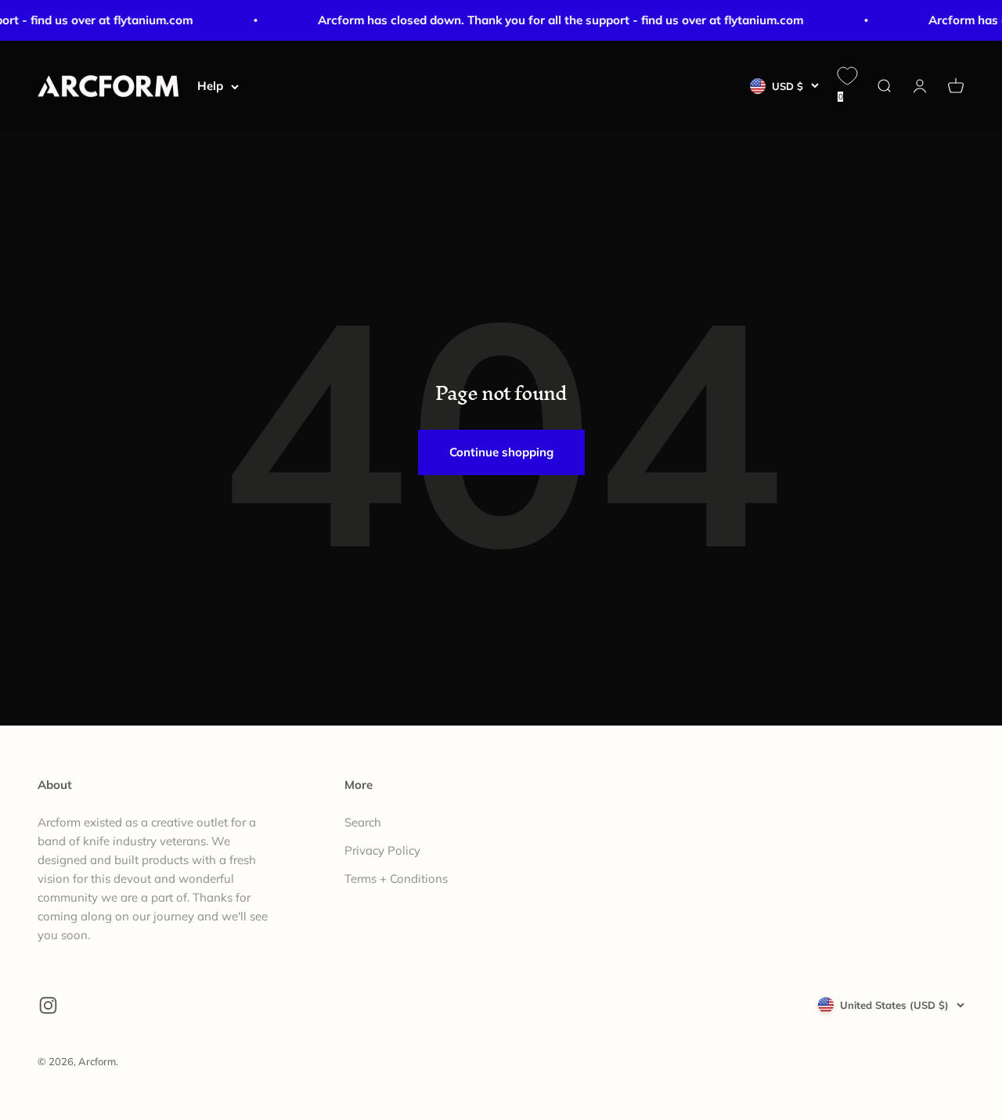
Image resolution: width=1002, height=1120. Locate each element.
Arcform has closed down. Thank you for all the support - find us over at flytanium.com (555, 20)
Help (210, 85)
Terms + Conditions (396, 878)
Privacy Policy (382, 850)
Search (362, 822)
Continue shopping (501, 452)
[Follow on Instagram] (48, 1005)
